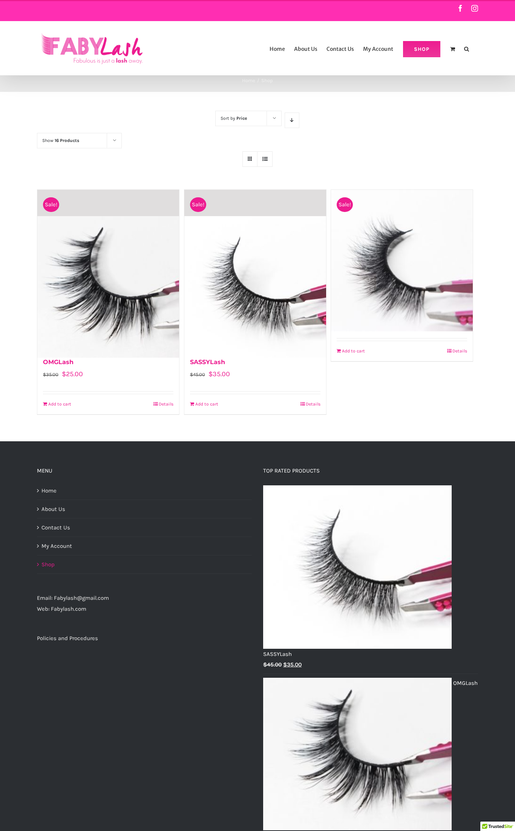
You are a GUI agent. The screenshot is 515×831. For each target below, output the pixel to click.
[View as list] (265, 159)
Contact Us (55, 527)
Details (166, 404)
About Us (53, 509)
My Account (56, 546)
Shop (48, 564)
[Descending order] (292, 120)
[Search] (466, 48)
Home (49, 490)
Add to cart (59, 404)
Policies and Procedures (67, 638)
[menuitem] (277, 48)
